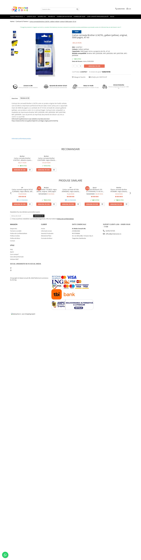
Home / (12, 21)
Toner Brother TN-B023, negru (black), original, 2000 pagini (46, 190)
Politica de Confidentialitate (65, 219)
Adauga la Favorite (79, 77)
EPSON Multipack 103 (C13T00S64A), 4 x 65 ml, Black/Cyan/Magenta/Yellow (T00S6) (94, 190)
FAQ (11, 249)
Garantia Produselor (47, 233)
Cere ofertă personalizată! (97, 16)
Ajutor (12, 252)
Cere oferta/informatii (16, 257)
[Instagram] (10, 270)
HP (22, 187)
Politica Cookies (15, 236)
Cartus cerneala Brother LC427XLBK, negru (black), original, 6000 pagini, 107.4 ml (46, 159)
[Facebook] (10, 268)
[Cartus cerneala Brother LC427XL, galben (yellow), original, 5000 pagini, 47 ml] (44, 54)
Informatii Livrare (46, 231)
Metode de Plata (46, 236)
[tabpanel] (44, 54)
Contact (12, 241)
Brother (22, 156)
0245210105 (110, 231)
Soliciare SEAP (14, 259)
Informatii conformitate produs (21, 138)
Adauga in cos (94, 66)
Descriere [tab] (15, 98)
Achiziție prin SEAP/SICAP (98, 77)
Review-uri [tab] (25, 98)
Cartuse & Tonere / (22, 21)
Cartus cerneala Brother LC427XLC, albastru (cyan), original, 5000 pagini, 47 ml (22, 159)
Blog (112, 16)
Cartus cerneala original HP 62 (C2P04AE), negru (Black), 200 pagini (22, 190)
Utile (12, 245)
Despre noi (42, 16)
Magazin (13, 224)
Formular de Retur (46, 238)
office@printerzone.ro (113, 234)
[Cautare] (77, 9)
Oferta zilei (31, 16)
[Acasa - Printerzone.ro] (20, 9)
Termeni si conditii (15, 231)
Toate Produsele (17, 16)
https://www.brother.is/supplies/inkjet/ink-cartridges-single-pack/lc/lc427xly (35, 121)
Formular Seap (79, 16)
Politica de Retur (15, 238)
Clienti (44, 224)
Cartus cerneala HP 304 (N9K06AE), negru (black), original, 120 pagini (70, 190)
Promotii (51, 16)
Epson (95, 187)
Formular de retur (64, 16)
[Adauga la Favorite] (29, 169)
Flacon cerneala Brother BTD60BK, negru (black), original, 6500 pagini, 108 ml (119, 190)
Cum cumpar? (14, 254)
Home (43, 228)
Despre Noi (13, 228)
